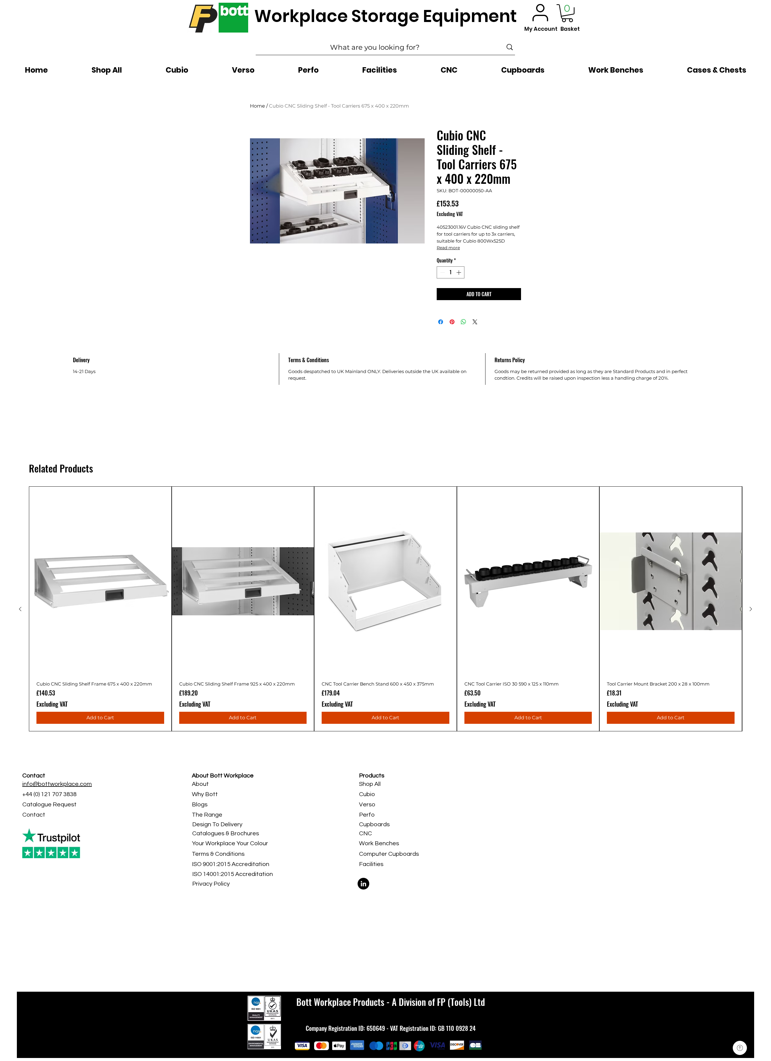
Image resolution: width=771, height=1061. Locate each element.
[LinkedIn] (363, 884)
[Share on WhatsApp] (463, 321)
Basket (570, 29)
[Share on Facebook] (440, 321)
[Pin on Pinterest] (452, 321)
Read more (448, 247)
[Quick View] (100, 581)
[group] (385, 609)
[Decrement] (442, 272)
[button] (567, 13)
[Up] (740, 1048)
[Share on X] (475, 321)
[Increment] (459, 272)
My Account (540, 29)
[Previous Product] (20, 609)
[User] (540, 12)
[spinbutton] (450, 272)
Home (257, 106)
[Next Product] (750, 609)
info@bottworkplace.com (57, 784)
